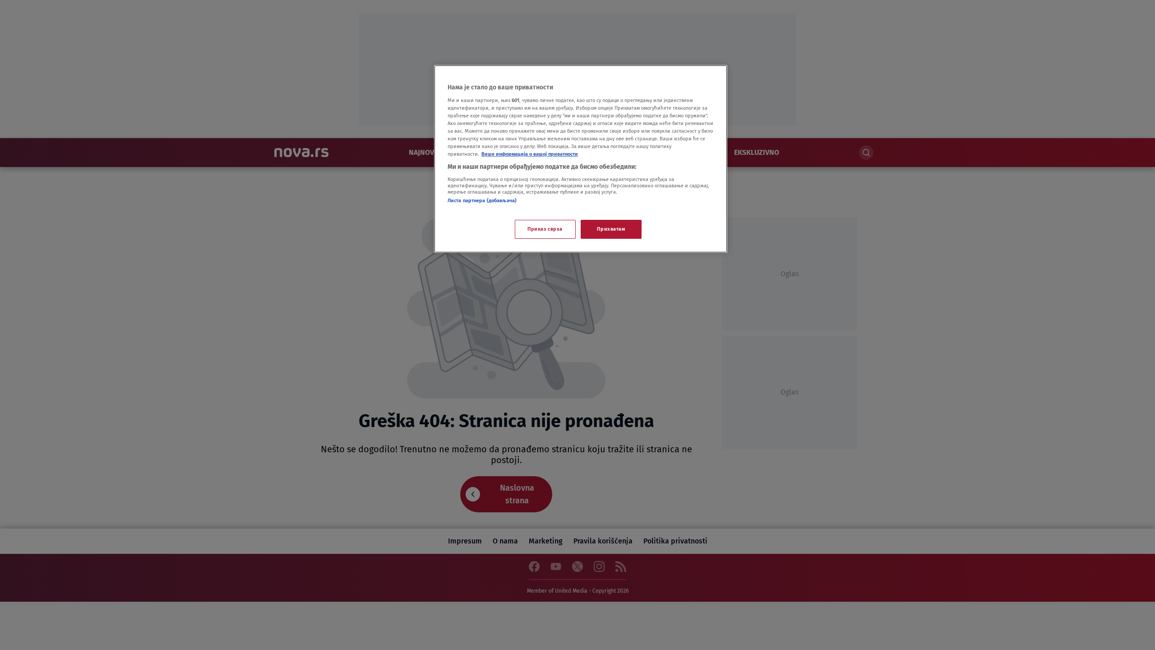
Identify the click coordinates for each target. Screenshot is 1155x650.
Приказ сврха (545, 229)
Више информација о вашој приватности (529, 154)
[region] (580, 159)
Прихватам (611, 229)
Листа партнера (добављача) (482, 200)
